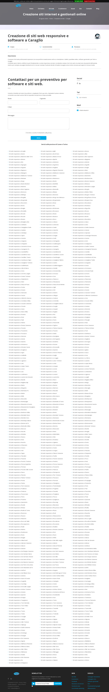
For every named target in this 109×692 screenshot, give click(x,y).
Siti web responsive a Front (80, 331)
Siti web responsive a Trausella (49, 608)
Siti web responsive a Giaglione (81, 339)
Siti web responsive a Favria (48, 320)
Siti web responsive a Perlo (80, 461)
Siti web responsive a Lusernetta (50, 377)
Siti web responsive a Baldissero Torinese (20, 175)
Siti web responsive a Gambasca (82, 333)
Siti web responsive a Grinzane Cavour (19, 347)
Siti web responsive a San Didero (50, 554)
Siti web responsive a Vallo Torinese (19, 622)
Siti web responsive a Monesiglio (82, 409)
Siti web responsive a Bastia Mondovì (19, 184)
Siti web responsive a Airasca (81, 151)
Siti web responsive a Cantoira (49, 233)
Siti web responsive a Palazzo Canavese (52, 453)
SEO (89, 683)
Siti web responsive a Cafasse (49, 222)
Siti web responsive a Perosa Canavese (52, 464)
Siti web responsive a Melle (16, 396)
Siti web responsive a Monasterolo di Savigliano (22, 407)
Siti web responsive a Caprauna (81, 233)
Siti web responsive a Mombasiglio (18, 401)
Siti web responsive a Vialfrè (80, 635)
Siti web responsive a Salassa (81, 537)
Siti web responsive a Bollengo (17, 194)
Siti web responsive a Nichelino (17, 434)
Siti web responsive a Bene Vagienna (19, 189)
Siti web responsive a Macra (48, 380)
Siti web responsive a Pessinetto (50, 467)
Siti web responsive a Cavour (81, 265)
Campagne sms (92, 679)
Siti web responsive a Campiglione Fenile (20, 227)
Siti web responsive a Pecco (80, 458)
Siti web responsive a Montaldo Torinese (52, 415)
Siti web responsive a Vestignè (17, 635)
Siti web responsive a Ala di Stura (50, 154)
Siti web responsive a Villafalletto (82, 641)
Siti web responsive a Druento (17, 314)
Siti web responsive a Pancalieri (17, 456)
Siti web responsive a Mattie (17, 393)
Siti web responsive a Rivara (48, 510)
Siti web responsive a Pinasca (81, 472)
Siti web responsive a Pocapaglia (82, 480)
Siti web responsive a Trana (16, 608)
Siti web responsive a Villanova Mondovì (84, 644)
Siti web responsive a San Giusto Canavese (52, 559)
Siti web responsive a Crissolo (17, 306)
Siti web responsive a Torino (49, 600)
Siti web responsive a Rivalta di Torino (19, 510)
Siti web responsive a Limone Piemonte (84, 369)
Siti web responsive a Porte (80, 486)
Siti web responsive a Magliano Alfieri (83, 380)
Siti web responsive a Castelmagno (50, 257)
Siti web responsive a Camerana (49, 224)
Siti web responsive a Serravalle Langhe (20, 586)
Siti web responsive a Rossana (81, 532)
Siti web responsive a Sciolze (49, 584)
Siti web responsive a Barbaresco (50, 178)
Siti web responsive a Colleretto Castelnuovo (85, 295)
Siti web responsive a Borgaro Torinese (84, 194)
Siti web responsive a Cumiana (81, 306)
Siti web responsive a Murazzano (50, 429)
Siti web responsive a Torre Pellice (18, 605)
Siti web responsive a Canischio (49, 230)
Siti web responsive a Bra (48, 205)
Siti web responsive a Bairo (80, 170)
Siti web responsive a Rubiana (81, 535)
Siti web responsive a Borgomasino (50, 200)
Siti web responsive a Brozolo (17, 214)
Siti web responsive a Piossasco (50, 478)
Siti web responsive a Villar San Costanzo (84, 649)
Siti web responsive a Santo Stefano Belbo (52, 575)
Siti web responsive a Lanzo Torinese (51, 360)
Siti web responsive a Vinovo (49, 654)
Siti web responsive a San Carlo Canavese (52, 551)
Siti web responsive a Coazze (17, 295)
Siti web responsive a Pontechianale (51, 486)
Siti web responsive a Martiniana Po (19, 390)
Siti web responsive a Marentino (81, 385)
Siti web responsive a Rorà (48, 532)
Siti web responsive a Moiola (49, 399)
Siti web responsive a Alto (16, 162)
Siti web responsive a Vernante (81, 630)
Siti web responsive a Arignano (17, 167)
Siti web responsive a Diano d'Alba (18, 312)
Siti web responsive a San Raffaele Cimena (84, 565)
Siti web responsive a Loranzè (49, 374)
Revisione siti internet (78, 683)
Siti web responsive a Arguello (81, 165)
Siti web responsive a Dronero (81, 312)
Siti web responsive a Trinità (17, 614)
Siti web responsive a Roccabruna (50, 521)
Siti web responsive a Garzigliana (50, 336)
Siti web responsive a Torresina (81, 605)
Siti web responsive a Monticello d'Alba (19, 426)
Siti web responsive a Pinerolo (17, 475)
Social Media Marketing (78, 688)
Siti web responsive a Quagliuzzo (50, 499)
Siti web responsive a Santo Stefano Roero (84, 575)
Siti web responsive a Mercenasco (50, 396)
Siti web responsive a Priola (80, 497)
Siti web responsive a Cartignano (18, 243)
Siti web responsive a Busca (48, 219)
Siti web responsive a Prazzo (81, 494)
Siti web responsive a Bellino (49, 186)
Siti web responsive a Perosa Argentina (20, 464)
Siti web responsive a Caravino (17, 238)
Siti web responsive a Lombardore (82, 371)
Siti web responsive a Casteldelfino (18, 252)
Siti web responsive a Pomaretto (82, 483)
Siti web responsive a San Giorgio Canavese (85, 556)
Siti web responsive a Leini (16, 363)
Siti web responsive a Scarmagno (82, 581)
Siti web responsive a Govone (49, 344)
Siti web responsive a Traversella (82, 608)
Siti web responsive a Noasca (17, 437)
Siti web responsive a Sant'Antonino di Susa (84, 573)
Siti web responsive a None (16, 439)
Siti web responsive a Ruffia (48, 537)
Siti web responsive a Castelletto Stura (19, 254)
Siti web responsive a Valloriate (49, 622)
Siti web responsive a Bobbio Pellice (83, 192)
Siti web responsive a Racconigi (49, 502)
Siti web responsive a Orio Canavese (51, 445)
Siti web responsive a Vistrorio (81, 657)
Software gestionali (93, 681)
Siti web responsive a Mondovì (49, 409)
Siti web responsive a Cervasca (49, 273)
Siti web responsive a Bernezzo (17, 192)
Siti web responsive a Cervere (81, 273)
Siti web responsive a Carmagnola (50, 241)
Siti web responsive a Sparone (17, 595)
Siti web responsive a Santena (17, 575)
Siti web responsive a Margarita (17, 388)
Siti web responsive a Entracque (81, 314)
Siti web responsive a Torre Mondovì (83, 603)
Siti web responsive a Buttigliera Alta (19, 222)
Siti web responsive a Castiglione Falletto (52, 260)
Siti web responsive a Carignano (17, 241)
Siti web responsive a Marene (49, 385)
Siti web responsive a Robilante (81, 516)
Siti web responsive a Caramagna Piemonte (85, 235)
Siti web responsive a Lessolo (81, 366)
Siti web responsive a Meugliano (81, 396)
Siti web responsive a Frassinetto (18, 331)
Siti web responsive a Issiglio (49, 355)
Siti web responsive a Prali (80, 488)
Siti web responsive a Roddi (16, 527)
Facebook (74, 681)
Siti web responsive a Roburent (17, 518)
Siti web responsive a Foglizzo (49, 325)
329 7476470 (83, 97)
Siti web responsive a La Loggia (49, 358)
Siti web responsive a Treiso (49, 611)
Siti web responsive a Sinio (80, 589)
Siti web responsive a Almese (17, 159)
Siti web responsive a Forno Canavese (83, 325)
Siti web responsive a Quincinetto (18, 502)
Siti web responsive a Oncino (81, 442)
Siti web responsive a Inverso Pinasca (51, 352)
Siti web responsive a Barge (16, 181)
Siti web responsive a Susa (48, 597)
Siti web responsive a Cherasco (81, 276)
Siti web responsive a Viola (80, 654)
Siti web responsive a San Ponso (50, 565)
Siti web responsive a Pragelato (49, 488)
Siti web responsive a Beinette (17, 186)
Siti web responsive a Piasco (17, 472)
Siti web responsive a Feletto (17, 322)
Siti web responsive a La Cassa (17, 358)
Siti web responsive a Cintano (81, 287)
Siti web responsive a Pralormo (17, 491)
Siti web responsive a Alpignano (81, 159)
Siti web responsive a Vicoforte (49, 638)
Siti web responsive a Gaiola (48, 333)
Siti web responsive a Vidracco (81, 638)
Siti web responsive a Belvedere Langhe (84, 186)
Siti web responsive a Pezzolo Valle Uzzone (21, 469)
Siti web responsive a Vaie (48, 616)
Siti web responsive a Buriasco (49, 216)
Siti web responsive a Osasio (49, 448)
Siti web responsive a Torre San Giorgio (52, 605)
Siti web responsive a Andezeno (49, 162)
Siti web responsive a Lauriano (81, 360)
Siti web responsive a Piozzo (81, 478)
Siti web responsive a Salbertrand (18, 540)
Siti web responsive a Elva (48, 314)
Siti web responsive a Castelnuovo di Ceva (84, 257)
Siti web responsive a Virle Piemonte (19, 657)
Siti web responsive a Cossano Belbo (83, 301)
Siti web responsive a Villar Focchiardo (83, 646)
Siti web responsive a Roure (48, 535)
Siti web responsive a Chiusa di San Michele (52, 284)
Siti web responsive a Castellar (81, 252)
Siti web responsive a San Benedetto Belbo (85, 548)
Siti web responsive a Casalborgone (51, 243)
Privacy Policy (22, 682)
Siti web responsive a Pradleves (18, 488)
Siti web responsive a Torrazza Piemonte (84, 600)
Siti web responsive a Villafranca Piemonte (20, 644)
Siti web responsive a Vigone (49, 641)
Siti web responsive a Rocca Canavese (51, 518)
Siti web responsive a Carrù (80, 241)
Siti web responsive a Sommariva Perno (84, 592)
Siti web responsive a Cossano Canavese (20, 303)
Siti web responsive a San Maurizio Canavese (21, 562)
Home (51, 18)
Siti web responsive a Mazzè (49, 393)
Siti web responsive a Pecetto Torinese (20, 461)
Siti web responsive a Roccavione (50, 524)
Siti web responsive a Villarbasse (18, 652)
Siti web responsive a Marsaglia (81, 388)
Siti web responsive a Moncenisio (82, 407)
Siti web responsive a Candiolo (17, 230)
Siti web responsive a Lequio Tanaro (19, 366)
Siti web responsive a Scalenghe (49, 581)
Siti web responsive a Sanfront (17, 570)
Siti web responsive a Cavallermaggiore (52, 265)
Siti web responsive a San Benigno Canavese (21, 551)
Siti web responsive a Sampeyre (50, 548)
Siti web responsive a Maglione (49, 382)
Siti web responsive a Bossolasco (82, 203)
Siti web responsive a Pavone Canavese (52, 458)
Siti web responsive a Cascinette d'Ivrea (20, 246)
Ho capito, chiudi (79, 1)
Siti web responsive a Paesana (81, 450)
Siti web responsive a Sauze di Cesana (19, 578)
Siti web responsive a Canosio (81, 230)
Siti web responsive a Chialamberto (18, 279)
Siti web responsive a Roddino (49, 527)
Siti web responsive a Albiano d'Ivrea (51, 156)
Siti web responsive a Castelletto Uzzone (52, 254)
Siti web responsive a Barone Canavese (84, 181)
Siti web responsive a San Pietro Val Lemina (21, 565)
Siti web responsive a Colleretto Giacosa (20, 298)
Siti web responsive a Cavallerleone (18, 265)
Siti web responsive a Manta (16, 385)
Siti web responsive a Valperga (17, 624)
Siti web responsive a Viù (16, 660)
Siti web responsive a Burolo (80, 216)
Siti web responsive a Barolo (49, 181)
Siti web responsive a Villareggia (50, 652)
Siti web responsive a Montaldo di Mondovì (84, 412)
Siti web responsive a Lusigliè (81, 377)
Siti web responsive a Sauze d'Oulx (50, 578)
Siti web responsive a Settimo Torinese (20, 589)
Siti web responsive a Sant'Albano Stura (20, 573)
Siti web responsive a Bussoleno (82, 219)
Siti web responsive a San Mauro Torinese (52, 562)
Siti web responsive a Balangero (18, 173)
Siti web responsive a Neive (48, 431)
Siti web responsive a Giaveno (17, 341)
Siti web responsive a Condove (49, 298)
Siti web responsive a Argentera (50, 165)
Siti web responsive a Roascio (17, 516)
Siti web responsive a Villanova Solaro (19, 646)
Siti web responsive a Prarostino (82, 491)
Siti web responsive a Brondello (17, 211)
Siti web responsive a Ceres (16, 271)
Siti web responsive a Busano (17, 219)
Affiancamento (92, 688)
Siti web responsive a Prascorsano (18, 494)
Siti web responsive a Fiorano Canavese (20, 325)
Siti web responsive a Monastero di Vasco (52, 404)
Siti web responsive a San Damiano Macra (20, 554)
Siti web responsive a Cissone (81, 290)
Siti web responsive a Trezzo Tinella (83, 611)
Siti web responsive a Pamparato (82, 453)
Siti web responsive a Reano (80, 502)
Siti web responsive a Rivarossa (17, 513)
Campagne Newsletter (94, 677)
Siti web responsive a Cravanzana (82, 303)
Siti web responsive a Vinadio (17, 654)
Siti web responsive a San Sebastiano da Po (21, 567)
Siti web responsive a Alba (80, 154)
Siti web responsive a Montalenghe (82, 415)
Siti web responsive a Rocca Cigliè (82, 518)
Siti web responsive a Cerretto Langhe (19, 273)
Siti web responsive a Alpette (49, 159)
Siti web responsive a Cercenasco (82, 268)
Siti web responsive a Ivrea (80, 355)
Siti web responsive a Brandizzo (81, 205)
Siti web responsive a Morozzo (17, 429)
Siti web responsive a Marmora (49, 388)
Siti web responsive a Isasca (80, 352)
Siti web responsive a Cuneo (16, 309)
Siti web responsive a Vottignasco (18, 663)
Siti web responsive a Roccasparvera (19, 524)
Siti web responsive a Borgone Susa (83, 200)
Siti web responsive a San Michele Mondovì (84, 562)
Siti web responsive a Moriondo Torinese (84, 426)
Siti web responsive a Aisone (17, 154)
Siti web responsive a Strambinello (50, 595)
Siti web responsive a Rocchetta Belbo (83, 524)
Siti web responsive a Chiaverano (82, 279)
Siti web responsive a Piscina (17, 480)
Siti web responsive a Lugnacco (81, 374)
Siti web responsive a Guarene (49, 350)
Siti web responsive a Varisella (81, 624)
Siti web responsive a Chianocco (49, 279)
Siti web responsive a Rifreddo (81, 505)
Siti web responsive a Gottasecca (18, 344)
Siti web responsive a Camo (80, 224)
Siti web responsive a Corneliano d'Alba (19, 301)
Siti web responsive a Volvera (81, 660)
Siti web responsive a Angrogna (17, 165)
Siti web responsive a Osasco (17, 448)
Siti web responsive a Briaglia (17, 208)
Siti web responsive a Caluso (80, 222)
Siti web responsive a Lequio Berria (82, 363)
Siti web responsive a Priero (16, 497)
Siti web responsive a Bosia (48, 203)
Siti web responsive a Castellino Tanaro (20, 257)
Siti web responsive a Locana (49, 371)
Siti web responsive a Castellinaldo (82, 254)
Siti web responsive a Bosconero (18, 203)
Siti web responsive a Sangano (49, 570)
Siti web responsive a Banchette (82, 175)
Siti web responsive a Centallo (49, 268)
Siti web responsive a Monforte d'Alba (19, 412)
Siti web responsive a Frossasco (18, 333)
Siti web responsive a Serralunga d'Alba (83, 584)
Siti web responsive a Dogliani (49, 312)
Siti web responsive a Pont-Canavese (19, 486)
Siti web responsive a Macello (17, 380)
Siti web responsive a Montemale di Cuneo (52, 420)
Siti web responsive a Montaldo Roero (19, 415)
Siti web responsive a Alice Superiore (83, 156)
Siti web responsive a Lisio (16, 371)
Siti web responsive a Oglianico (49, 442)
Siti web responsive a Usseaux (81, 614)
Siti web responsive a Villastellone (82, 652)
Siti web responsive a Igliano (80, 350)
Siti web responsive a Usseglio (17, 616)
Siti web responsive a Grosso (81, 347)
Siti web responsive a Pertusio (17, 467)
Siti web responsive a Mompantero (82, 401)
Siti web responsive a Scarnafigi (17, 584)
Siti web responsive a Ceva (48, 276)
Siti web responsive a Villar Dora (50, 646)
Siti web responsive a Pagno (17, 453)
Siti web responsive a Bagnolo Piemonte (52, 170)
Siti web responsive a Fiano (80, 322)
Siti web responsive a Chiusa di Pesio (19, 284)
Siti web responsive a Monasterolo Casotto (85, 404)
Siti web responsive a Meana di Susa (83, 393)
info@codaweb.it (84, 110)
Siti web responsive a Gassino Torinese (84, 336)
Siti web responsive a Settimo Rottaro (83, 586)
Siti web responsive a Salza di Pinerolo (51, 546)
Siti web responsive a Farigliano (81, 317)
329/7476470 (22, 684)
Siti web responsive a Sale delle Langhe (51, 540)
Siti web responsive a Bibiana (49, 192)
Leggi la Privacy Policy (89, 1)
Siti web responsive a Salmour (81, 543)
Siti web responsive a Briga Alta (81, 208)
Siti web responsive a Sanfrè (80, 567)
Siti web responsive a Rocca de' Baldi (19, 521)
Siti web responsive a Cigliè (48, 287)
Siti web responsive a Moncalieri (49, 407)
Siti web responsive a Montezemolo (83, 423)
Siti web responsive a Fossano (17, 328)
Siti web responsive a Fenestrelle (50, 322)
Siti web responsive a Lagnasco (17, 360)
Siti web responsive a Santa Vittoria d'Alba (84, 570)
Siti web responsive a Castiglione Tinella (84, 260)
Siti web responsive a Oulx (16, 450)
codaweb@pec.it (15, 688)
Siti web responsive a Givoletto (49, 341)
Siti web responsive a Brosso (81, 211)
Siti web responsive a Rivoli (48, 513)
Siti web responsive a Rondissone (18, 532)
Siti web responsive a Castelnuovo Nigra (20, 260)
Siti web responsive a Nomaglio (81, 437)
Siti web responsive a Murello (81, 429)
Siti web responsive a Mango (81, 382)
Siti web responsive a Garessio (17, 336)
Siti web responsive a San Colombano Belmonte (86, 551)
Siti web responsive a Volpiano (49, 660)
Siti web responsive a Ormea (81, 445)
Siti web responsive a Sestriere (49, 586)
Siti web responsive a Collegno (49, 295)
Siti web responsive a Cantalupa (17, 233)
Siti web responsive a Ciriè (48, 290)
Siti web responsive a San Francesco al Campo (85, 554)
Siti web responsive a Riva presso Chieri (52, 507)
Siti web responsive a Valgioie (49, 619)
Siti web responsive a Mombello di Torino (52, 401)
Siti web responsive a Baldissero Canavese (52, 173)
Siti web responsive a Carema (81, 238)
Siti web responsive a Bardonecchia (82, 178)
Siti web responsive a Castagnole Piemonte (85, 249)
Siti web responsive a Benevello (49, 189)
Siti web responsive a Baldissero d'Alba (83, 173)
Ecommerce (75, 679)
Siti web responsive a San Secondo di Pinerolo (53, 567)
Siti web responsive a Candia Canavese (83, 227)
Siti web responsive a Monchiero (18, 409)
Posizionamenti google (94, 686)
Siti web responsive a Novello (81, 439)
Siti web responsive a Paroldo (81, 456)
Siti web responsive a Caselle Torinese (83, 246)
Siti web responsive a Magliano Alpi (18, 382)
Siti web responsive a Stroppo (17, 597)
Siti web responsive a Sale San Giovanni (83, 540)
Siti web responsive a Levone (49, 369)
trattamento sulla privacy (45, 133)
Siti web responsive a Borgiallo (17, 197)
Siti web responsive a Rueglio (17, 537)
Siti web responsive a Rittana (17, 507)
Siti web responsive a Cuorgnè (49, 309)
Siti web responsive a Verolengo (18, 633)
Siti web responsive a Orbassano (18, 445)
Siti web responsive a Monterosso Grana (84, 420)
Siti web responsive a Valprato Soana (51, 624)
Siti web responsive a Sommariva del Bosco (53, 592)
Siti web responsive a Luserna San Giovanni (21, 377)
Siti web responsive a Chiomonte (82, 282)
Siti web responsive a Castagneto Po (19, 249)
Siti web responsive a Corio (80, 298)
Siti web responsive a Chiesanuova (50, 282)
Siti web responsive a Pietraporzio (50, 472)
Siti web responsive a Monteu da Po (19, 423)
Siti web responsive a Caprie (17, 235)
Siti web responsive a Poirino (17, 483)
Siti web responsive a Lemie (48, 363)
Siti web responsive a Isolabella (17, 355)
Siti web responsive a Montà (48, 412)
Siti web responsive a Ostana (81, 448)
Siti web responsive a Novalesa (49, 439)
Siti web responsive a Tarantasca (82, 597)
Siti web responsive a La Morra (81, 358)
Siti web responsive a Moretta (49, 426)
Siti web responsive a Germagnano (50, 339)
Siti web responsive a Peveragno (82, 467)
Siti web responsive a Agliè (48, 151)
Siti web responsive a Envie (16, 317)
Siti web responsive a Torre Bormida (19, 603)
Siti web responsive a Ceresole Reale (83, 271)
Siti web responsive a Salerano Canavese (20, 543)
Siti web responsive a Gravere (81, 344)
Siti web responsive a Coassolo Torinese (84, 292)
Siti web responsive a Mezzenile (18, 399)
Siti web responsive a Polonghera (50, 483)
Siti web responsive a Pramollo (49, 491)
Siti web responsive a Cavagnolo (82, 263)
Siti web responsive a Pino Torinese (51, 475)
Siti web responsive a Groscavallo (50, 347)
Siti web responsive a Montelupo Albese (20, 420)
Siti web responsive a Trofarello (49, 614)
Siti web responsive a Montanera (82, 418)
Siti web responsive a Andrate (81, 162)
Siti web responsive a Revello (17, 505)
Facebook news (76, 686)
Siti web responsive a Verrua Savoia (50, 633)
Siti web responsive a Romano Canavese (52, 529)
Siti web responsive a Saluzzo (17, 546)
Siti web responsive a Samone (17, 548)
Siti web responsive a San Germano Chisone (21, 556)
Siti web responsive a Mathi (80, 390)
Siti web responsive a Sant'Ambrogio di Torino (53, 573)
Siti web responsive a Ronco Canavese (83, 529)
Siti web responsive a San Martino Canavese (85, 559)
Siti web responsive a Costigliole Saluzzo (52, 303)
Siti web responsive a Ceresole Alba (51, 271)
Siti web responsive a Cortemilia (49, 301)
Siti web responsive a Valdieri (17, 619)
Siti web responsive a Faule (16, 320)
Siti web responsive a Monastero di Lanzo (20, 404)
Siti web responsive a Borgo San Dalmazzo (52, 197)
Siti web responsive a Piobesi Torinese (19, 478)
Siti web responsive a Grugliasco (18, 350)
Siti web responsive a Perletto (49, 461)
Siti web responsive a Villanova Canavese (52, 644)
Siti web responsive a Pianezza (49, 469)
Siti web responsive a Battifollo (49, 184)
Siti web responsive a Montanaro (50, 418)
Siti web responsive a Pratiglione (50, 494)
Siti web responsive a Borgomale (18, 200)
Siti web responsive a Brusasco (81, 214)
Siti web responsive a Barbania (17, 178)
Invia (38, 138)
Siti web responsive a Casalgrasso (82, 243)
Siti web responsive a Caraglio (49, 235)
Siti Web (74, 677)
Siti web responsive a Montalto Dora (19, 418)
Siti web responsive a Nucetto (17, 442)
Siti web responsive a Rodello (81, 527)
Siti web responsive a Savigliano (81, 578)
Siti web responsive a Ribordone (50, 505)
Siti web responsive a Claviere (49, 292)
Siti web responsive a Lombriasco (18, 374)
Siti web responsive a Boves (17, 205)
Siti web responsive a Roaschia (81, 513)
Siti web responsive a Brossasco (50, 211)
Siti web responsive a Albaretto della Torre (21, 156)
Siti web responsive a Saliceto (49, 543)
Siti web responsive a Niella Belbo (50, 434)
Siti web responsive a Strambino (81, 595)
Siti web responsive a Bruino (48, 214)
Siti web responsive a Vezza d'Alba (50, 635)
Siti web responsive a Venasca (81, 627)
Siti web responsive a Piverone (49, 480)
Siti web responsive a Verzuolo (81, 633)
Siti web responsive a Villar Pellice (18, 649)
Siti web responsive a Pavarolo (17, 458)
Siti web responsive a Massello (49, 390)
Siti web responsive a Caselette (49, 246)
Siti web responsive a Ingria (16, 352)
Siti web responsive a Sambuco (81, 546)
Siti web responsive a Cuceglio (49, 306)
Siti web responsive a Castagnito (50, 249)
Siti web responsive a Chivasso (81, 284)
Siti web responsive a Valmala (81, 622)
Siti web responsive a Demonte (81, 309)
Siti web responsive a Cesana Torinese (19, 276)
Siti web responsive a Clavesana (18, 292)
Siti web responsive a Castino (49, 263)
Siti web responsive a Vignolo (17, 641)
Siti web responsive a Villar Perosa (50, 649)
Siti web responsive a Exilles (48, 317)
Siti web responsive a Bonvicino (49, 194)
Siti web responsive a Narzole (17, 431)
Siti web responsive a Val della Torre (83, 616)
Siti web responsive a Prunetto (17, 499)
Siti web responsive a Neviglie (81, 431)
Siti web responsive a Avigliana (49, 167)
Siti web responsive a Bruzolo (17, 216)
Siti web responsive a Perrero (81, 464)
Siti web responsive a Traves (17, 611)
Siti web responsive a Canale (49, 227)
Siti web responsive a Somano (17, 592)
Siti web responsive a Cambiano (17, 224)
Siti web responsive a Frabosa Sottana (83, 328)
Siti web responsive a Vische (48, 657)
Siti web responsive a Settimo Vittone (51, 589)
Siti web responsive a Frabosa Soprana (51, 328)
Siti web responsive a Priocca (49, 497)
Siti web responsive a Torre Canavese (51, 603)
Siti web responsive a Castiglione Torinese (20, 263)
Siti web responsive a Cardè (48, 238)
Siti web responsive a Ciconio (17, 287)
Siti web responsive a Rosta (16, 535)
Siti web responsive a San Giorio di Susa (20, 559)
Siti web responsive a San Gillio (49, 556)
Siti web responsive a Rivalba (81, 507)
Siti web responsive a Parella (49, 456)
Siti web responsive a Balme (48, 175)
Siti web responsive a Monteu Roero (51, 423)
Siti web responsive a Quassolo (81, 499)
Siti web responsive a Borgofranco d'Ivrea (84, 197)
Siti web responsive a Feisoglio (81, 320)
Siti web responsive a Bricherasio (50, 208)
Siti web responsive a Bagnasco (17, 170)
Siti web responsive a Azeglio (81, 167)
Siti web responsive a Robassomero (51, 516)
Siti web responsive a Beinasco (81, 184)
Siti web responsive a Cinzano (17, 290)
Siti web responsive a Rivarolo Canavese (84, 510)
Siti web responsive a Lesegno (49, 366)
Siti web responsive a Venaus (17, 630)
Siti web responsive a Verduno (49, 630)
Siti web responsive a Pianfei (81, 469)
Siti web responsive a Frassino (49, 331)
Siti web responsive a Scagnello (17, 581)
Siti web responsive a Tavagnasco (18, 600)
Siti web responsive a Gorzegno (81, 341)
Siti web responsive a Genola (17, 339)
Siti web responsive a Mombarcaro (82, 399)
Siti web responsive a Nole (48, 437)
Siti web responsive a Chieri (16, 282)
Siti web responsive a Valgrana (81, 619)
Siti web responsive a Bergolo (81, 189)
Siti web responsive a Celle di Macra (19, 268)
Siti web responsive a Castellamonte (51, 252)
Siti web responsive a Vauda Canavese (19, 627)
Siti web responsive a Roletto (17, 529)
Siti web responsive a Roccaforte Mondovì (84, 521)
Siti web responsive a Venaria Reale (50, 627)
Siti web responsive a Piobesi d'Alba (83, 475)
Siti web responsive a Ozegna (49, 450)
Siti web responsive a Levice (17, 369)
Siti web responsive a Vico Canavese (19, 638)
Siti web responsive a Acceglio (17, 151)
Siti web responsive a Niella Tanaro (82, 434)
